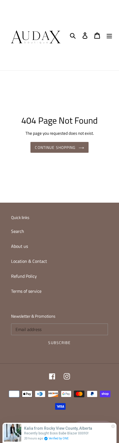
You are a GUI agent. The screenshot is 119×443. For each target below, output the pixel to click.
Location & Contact (29, 261)
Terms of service (26, 291)
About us (19, 246)
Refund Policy (24, 276)
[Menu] (109, 35)
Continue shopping (55, 147)
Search (17, 231)
